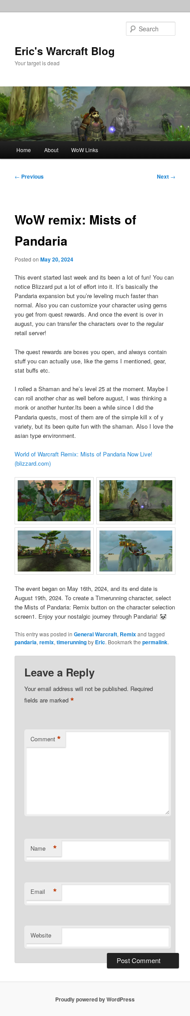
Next (166, 176)
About (51, 149)
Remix (128, 634)
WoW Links (84, 149)
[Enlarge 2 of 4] (164, 488)
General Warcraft (95, 634)
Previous (29, 176)
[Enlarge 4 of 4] (164, 538)
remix (46, 642)
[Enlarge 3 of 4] (82, 538)
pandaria (26, 642)
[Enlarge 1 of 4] (82, 488)
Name (43, 848)
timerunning (72, 642)
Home (23, 149)
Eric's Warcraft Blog (65, 50)
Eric (100, 642)
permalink (154, 642)
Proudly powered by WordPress (95, 999)
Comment (45, 739)
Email (43, 892)
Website (40, 935)
